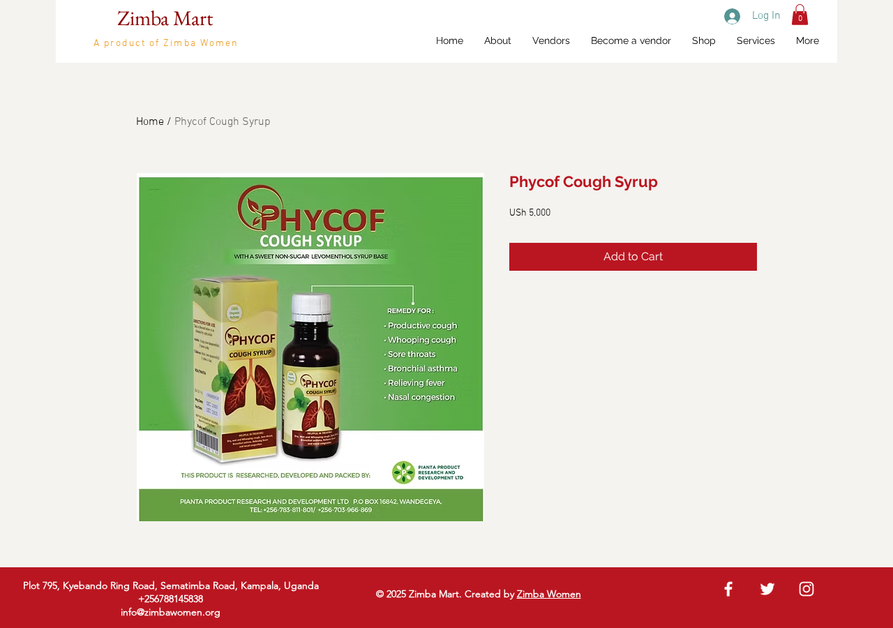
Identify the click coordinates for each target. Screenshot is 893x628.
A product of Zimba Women (166, 44)
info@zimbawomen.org (170, 612)
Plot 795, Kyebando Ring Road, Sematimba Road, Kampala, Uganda (171, 585)
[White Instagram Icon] (806, 589)
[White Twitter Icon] (767, 589)
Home (150, 122)
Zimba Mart (165, 17)
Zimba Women (549, 594)
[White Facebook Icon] (728, 589)
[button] (800, 14)
